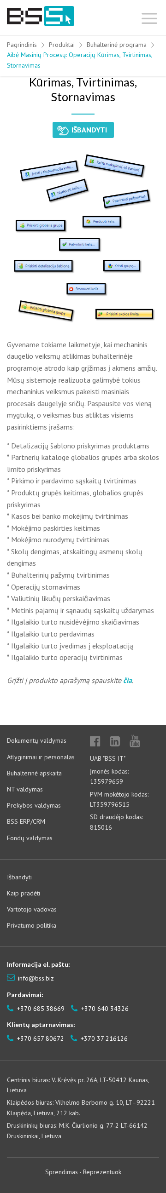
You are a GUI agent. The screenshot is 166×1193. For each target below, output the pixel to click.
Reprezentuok (102, 1172)
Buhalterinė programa (117, 44)
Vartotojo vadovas (32, 909)
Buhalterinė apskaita (34, 773)
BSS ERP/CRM (26, 821)
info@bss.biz (36, 978)
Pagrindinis (22, 44)
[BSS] (40, 16)
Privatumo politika (31, 925)
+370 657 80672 (39, 1038)
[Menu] (149, 16)
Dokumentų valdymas (36, 740)
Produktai (62, 44)
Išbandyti (19, 877)
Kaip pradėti (23, 893)
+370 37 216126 (103, 1038)
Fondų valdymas (30, 838)
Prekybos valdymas (34, 805)
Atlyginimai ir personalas (41, 757)
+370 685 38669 (40, 1008)
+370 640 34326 (104, 1008)
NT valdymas (25, 789)
